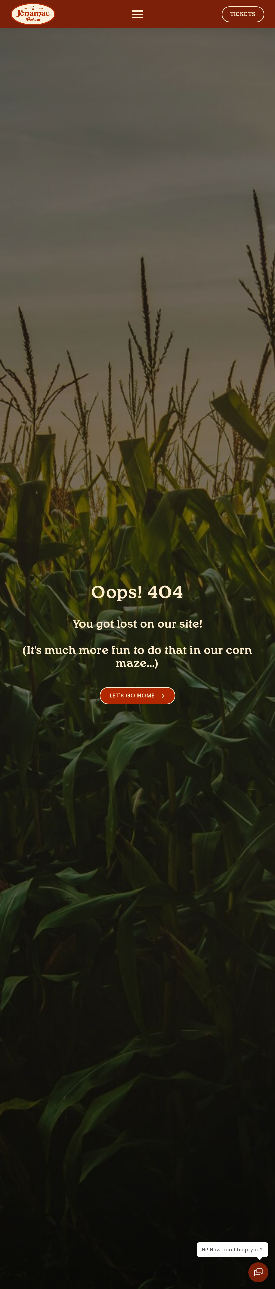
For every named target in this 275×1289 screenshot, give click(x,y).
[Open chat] (258, 1272)
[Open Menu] (137, 14)
